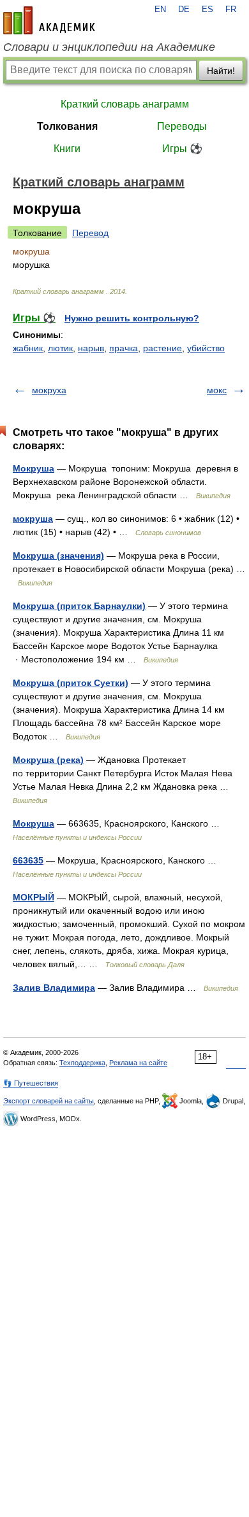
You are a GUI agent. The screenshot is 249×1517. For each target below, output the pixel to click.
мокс (217, 390)
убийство (206, 348)
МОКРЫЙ (33, 897)
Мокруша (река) (48, 760)
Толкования (67, 126)
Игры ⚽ (182, 148)
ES (207, 9)
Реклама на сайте (138, 1062)
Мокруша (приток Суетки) (70, 683)
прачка (123, 348)
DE (184, 9)
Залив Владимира (54, 987)
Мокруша (33, 468)
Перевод (90, 233)
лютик (60, 348)
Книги (67, 148)
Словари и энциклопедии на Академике (109, 47)
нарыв (91, 348)
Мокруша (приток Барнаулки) (79, 606)
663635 (28, 860)
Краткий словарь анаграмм (125, 104)
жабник (28, 348)
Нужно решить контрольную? (131, 318)
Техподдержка (82, 1062)
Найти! (221, 71)
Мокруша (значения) (58, 555)
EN (160, 9)
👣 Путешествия (30, 1083)
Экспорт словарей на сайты (48, 1101)
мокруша (33, 519)
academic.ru (49, 20)
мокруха (49, 390)
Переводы (182, 126)
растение (162, 348)
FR (230, 9)
